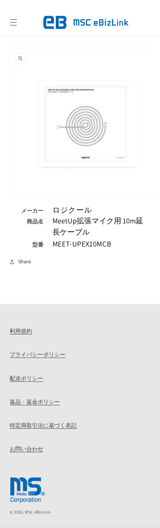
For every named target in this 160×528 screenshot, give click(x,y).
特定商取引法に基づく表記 (43, 425)
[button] (13, 22)
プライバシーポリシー (37, 354)
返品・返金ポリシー (35, 401)
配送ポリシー (26, 378)
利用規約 (21, 330)
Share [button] (24, 261)
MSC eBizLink (37, 512)
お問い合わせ (26, 448)
